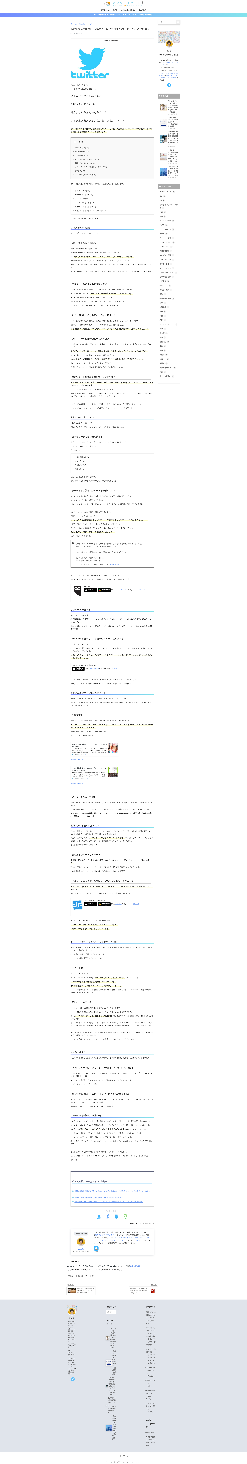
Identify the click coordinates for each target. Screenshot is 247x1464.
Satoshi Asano (94, 668)
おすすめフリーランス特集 (169, 206)
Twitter (96, 1251)
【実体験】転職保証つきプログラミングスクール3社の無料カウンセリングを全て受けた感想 (108, 1202)
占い (162, 303)
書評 (162, 329)
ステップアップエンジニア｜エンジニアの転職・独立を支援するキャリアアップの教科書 (151, 1336)
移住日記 (164, 342)
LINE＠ (138, 1240)
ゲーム (163, 234)
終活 (162, 346)
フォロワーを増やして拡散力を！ (86, 175)
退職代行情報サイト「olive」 (151, 1383)
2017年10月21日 (135, 1266)
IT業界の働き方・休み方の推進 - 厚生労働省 (151, 1441)
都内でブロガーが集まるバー (105, 1235)
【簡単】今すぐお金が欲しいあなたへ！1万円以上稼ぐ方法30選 (97, 1198)
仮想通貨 (164, 281)
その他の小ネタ (80, 171)
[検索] (178, 22)
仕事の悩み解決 (167, 277)
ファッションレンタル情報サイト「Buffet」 (151, 1407)
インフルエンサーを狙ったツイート (87, 159)
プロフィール (105, 10)
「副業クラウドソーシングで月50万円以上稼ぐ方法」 (72, 1368)
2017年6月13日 (113, 564)
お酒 (162, 212)
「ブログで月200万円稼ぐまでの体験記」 (129, 1238)
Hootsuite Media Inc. (121, 590)
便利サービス (166, 290)
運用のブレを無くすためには (85, 163)
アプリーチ (142, 590)
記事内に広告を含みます (111, 40)
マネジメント (166, 264)
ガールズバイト (167, 229)
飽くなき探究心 (167, 376)
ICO (162, 196)
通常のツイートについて (83, 151)
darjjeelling (118, 904)
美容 (162, 350)
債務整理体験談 (167, 298)
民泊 (162, 337)
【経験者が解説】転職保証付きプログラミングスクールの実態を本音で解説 (124, 15)
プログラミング (167, 260)
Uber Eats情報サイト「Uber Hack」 (150, 1395)
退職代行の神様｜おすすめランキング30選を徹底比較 (151, 1317)
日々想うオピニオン (168, 324)
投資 (162, 316)
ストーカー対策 (166, 238)
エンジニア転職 (167, 221)
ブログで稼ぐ (166, 251)
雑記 (162, 372)
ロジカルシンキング (147, 1224)
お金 (163, 216)
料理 (162, 320)
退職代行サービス (167, 368)
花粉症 (163, 355)
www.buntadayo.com (78, 759)
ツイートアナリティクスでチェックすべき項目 (91, 167)
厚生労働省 (150, 1432)
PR (162, 200)
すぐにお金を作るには (128, 10)
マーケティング (167, 268)
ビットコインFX (167, 242)
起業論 (115, 10)
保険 (162, 294)
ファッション (166, 247)
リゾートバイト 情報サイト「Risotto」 (151, 1372)
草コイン (164, 359)
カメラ (163, 225)
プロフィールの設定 (82, 148)
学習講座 (164, 307)
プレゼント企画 (166, 255)
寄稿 (162, 311)
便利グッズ (165, 285)
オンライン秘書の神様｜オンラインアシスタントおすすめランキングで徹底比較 (151, 1356)
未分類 (163, 333)
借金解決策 (142, 10)
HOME (124, 1456)
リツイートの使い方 (82, 155)
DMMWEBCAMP (167, 192)
